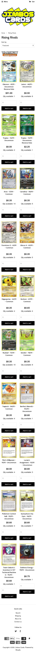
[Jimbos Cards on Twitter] (16, 631)
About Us (18, 619)
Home (3, 33)
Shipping (18, 616)
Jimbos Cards (19, 647)
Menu (6, 2)
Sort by (3, 42)
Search (18, 613)
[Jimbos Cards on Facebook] (20, 631)
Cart (33, 2)
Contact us (18, 621)
